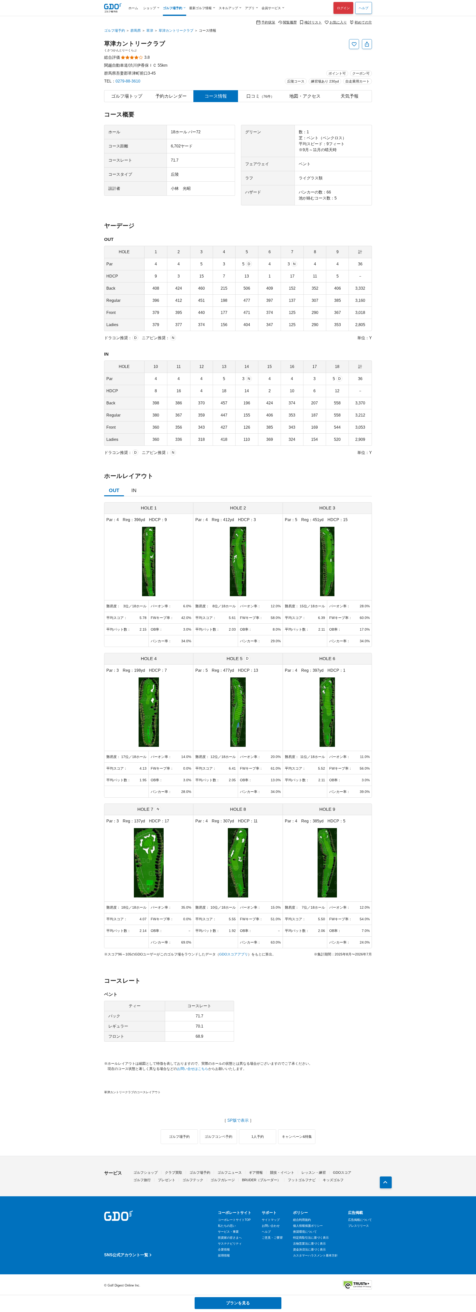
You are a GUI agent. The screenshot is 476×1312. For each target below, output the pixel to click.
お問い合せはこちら (192, 1069)
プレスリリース (358, 1226)
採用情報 (224, 1255)
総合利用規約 (302, 1220)
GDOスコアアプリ (233, 954)
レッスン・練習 (313, 1172)
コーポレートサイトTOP (234, 1220)
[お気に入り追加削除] (354, 44)
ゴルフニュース (229, 1172)
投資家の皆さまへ (230, 1237)
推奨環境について (305, 1231)
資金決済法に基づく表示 (309, 1249)
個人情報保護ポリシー (308, 1226)
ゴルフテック (192, 1180)
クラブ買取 (173, 1172)
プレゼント (166, 1180)
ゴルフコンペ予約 (218, 1137)
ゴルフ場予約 (114, 30)
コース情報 (216, 96)
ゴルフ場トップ (126, 96)
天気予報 (349, 96)
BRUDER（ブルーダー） (261, 1180)
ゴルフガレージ (222, 1180)
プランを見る (238, 1303)
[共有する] (367, 44)
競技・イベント (282, 1172)
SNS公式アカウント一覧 (126, 1255)
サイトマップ (271, 1220)
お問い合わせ (271, 1226)
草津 (149, 30)
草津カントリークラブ (176, 30)
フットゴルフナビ (302, 1180)
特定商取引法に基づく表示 (311, 1237)
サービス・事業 (228, 1231)
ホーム (133, 8)
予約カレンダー (171, 96)
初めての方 (363, 22)
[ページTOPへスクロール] (386, 1182)
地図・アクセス (305, 96)
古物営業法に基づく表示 (309, 1243)
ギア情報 (256, 1172)
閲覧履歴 (290, 22)
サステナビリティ (230, 1243)
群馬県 (135, 30)
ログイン (343, 8)
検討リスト (313, 22)
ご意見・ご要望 (272, 1237)
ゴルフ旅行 (142, 1180)
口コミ (260, 96)
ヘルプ (363, 8)
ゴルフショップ (145, 1172)
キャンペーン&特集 (297, 1137)
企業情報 (224, 1249)
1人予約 (257, 1137)
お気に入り (338, 22)
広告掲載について (360, 1220)
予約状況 (268, 22)
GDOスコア (342, 1172)
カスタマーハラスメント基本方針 (315, 1255)
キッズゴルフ (333, 1180)
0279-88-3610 (128, 81)
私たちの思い (227, 1226)
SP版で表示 (238, 1120)
